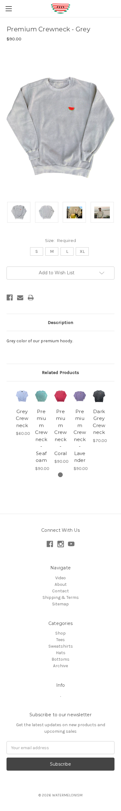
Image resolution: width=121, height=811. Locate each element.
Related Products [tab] (60, 372)
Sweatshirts (60, 646)
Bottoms (60, 659)
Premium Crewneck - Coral (60, 432)
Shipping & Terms (61, 597)
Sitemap (60, 604)
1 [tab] (60, 474)
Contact (60, 591)
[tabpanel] (22, 412)
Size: (60, 240)
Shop (60, 633)
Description (60, 322)
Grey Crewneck (22, 418)
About (61, 584)
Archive (60, 665)
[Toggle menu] (8, 8)
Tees (60, 639)
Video (60, 578)
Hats (60, 652)
